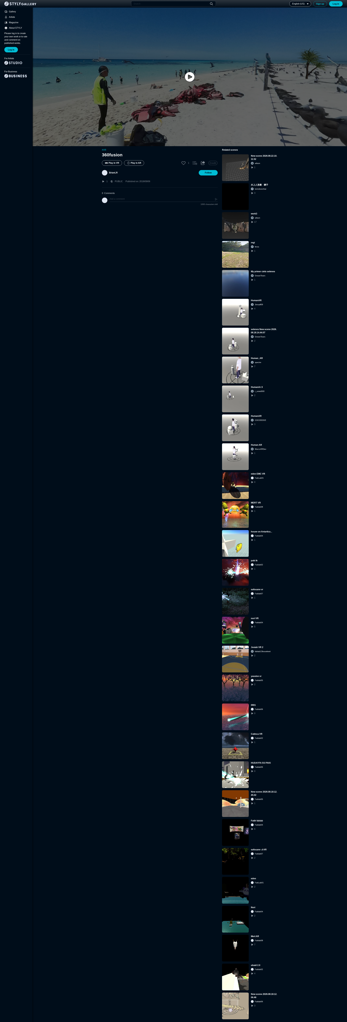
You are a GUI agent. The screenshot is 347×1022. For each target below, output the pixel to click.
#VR (104, 150)
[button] (183, 163)
